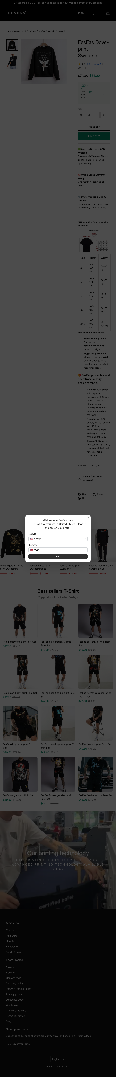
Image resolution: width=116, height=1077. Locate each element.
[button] (58, 538)
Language (33, 534)
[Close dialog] (88, 517)
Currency (32, 545)
